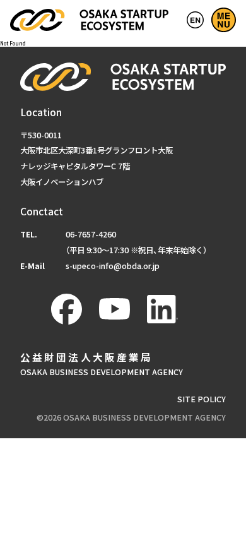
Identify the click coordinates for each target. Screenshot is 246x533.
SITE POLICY (201, 399)
